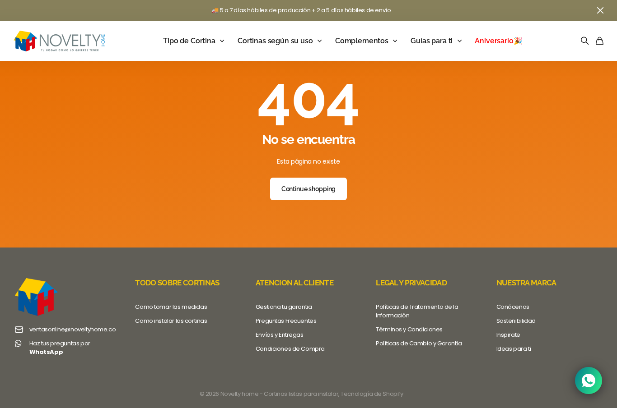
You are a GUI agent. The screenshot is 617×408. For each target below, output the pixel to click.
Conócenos (512, 307)
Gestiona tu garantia (284, 307)
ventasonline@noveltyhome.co (72, 329)
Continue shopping (308, 189)
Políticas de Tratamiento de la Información (417, 311)
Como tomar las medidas (171, 307)
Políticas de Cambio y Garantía (419, 343)
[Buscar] (585, 41)
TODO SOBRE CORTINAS (177, 282)
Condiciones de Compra (290, 348)
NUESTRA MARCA (526, 282)
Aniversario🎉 (498, 41)
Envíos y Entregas (280, 334)
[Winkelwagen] (599, 41)
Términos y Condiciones (409, 329)
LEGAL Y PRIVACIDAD (411, 282)
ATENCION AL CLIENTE (294, 282)
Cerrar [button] (600, 10)
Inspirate (508, 334)
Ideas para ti (513, 348)
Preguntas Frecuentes (286, 320)
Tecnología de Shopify (372, 394)
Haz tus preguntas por (59, 347)
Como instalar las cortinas (171, 320)
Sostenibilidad (516, 320)
